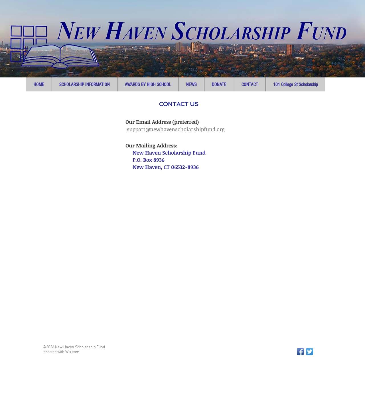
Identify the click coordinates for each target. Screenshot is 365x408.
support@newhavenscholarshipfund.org (175, 129)
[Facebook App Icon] (300, 351)
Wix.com (72, 352)
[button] (84, 84)
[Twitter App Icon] (309, 351)
